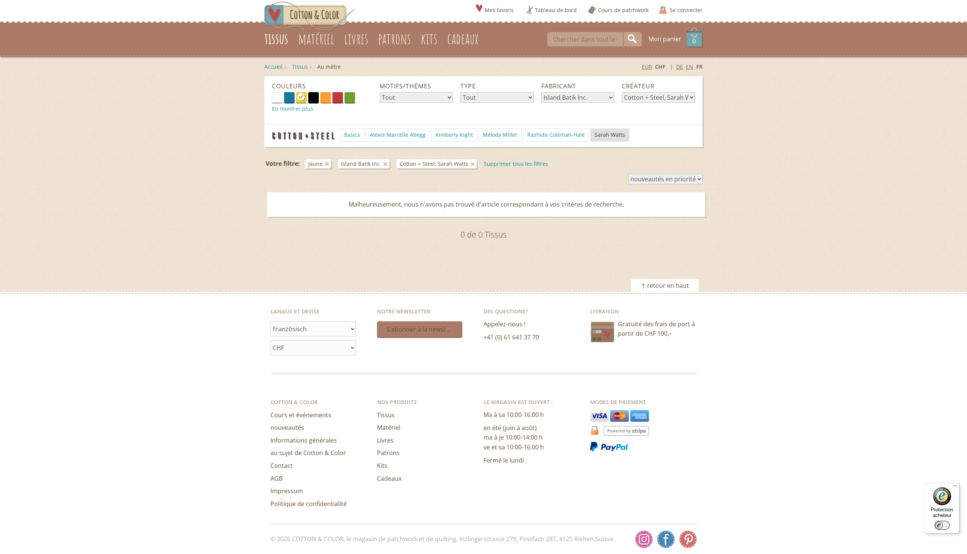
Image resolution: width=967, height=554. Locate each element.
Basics (352, 134)
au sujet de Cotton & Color (308, 453)
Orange (325, 97)
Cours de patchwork (623, 10)
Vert (349, 97)
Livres (385, 440)
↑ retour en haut (665, 285)
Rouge (337, 97)
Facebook (666, 539)
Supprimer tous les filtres (516, 163)
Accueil (273, 66)
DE (679, 66)
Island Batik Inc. (361, 163)
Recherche (633, 39)
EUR (647, 66)
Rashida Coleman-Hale (556, 134)
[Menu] (954, 487)
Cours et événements (300, 415)
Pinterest (688, 539)
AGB (276, 478)
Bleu (289, 97)
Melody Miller (500, 134)
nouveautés (287, 427)
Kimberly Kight (454, 134)
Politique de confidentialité (308, 504)
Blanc (282, 97)
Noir (313, 97)
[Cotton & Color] (309, 15)
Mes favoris (499, 10)
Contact (281, 465)
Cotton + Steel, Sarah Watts (434, 163)
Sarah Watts (610, 134)
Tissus (300, 66)
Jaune (301, 97)
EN (689, 66)
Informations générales (303, 440)
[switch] (942, 525)
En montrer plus (292, 108)
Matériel (388, 427)
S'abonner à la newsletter (422, 329)
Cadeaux (389, 478)
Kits (382, 465)
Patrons (388, 453)
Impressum (286, 491)
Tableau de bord (556, 10)
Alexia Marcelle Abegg (398, 134)
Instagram (644, 539)
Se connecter (686, 10)
